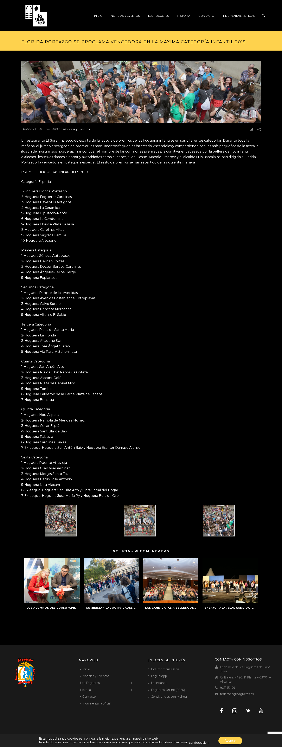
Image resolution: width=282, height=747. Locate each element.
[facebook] (221, 711)
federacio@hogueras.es (237, 694)
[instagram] (234, 711)
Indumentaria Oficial (165, 669)
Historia (183, 15)
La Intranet (159, 683)
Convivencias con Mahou (169, 696)
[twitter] (247, 711)
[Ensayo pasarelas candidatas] (230, 580)
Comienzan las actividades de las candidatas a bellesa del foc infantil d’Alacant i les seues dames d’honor (112, 607)
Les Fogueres (158, 15)
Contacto (206, 15)
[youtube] (261, 711)
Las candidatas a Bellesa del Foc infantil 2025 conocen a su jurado (171, 607)
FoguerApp (159, 676)
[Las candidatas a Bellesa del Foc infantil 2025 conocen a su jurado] (170, 580)
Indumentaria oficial (239, 15)
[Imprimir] (251, 129)
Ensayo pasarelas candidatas (230, 607)
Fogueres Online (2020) (168, 690)
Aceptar (230, 740)
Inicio (98, 15)
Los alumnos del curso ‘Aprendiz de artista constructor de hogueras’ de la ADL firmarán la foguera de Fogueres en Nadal (53, 607)
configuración (199, 743)
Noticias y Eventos (125, 15)
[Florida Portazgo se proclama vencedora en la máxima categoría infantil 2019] (141, 92)
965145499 (227, 688)
